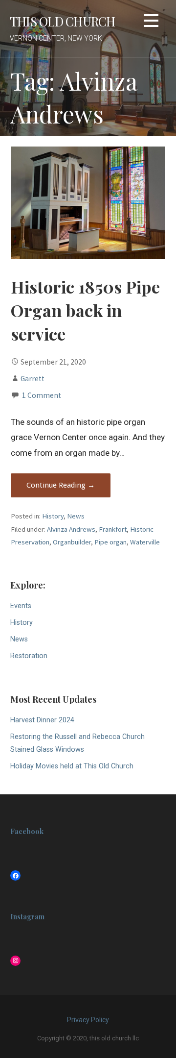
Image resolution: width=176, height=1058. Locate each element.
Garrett (32, 378)
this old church (62, 21)
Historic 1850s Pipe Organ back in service (85, 310)
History (53, 516)
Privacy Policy (88, 1020)
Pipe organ (110, 542)
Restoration (28, 656)
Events (20, 606)
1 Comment (41, 395)
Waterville (145, 542)
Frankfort (113, 529)
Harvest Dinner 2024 (42, 720)
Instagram (27, 916)
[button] (151, 22)
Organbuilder (72, 542)
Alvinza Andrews (71, 529)
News (76, 516)
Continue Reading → (60, 485)
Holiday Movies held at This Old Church (71, 766)
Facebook (27, 831)
